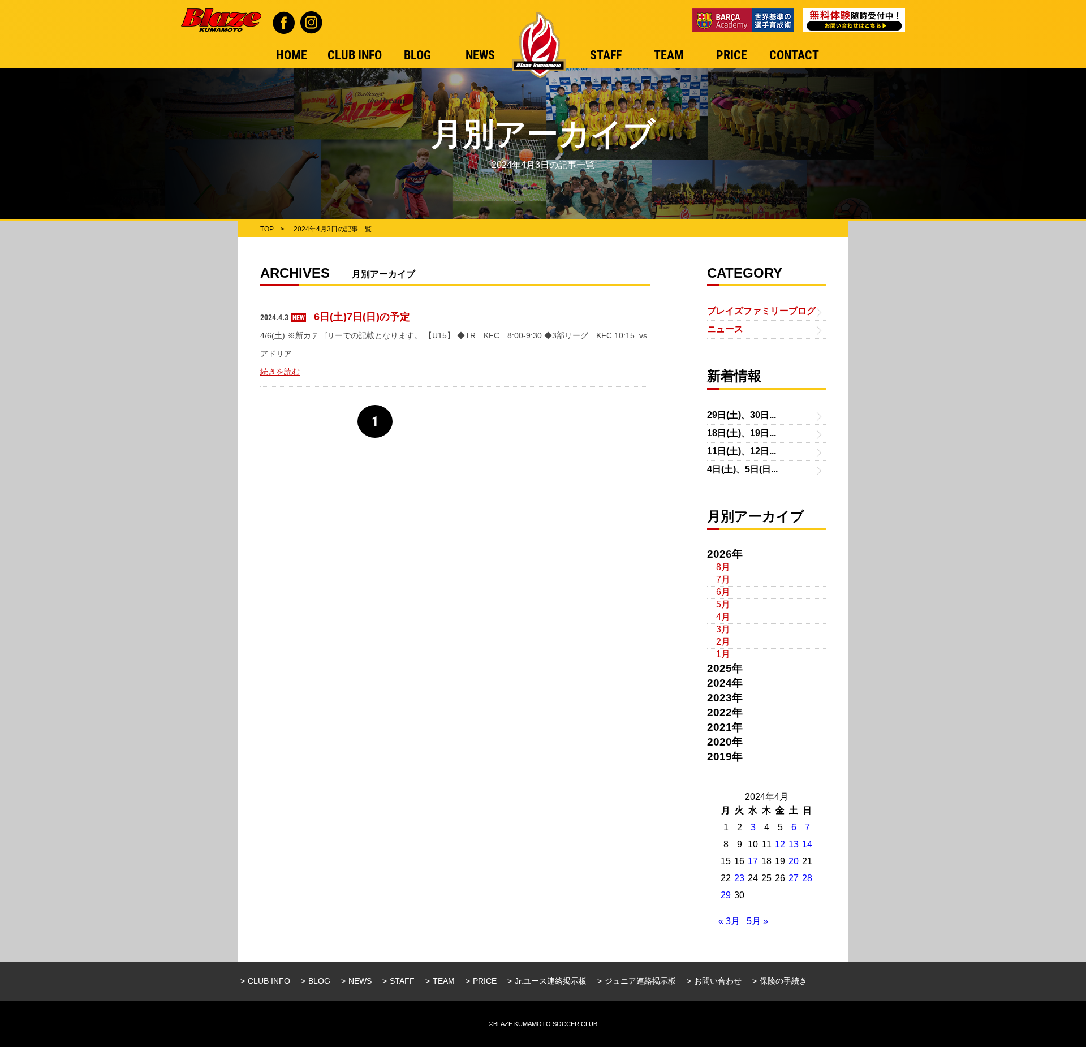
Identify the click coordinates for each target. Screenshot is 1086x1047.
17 (753, 861)
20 (793, 861)
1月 (723, 654)
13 (793, 844)
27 (793, 878)
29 (726, 895)
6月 (723, 592)
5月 (723, 604)
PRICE (485, 980)
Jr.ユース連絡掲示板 (551, 980)
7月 (723, 579)
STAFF (402, 980)
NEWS (360, 980)
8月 (723, 567)
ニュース (725, 329)
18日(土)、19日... (741, 433)
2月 (723, 642)
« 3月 (729, 921)
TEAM (444, 980)
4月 (723, 617)
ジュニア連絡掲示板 (640, 980)
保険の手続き (783, 980)
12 (780, 844)
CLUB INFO (269, 980)
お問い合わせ (718, 980)
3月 (723, 629)
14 (807, 844)
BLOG (319, 980)
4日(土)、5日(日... (742, 469)
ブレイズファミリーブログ (761, 311)
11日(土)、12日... (741, 451)
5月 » (757, 921)
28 (807, 878)
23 (739, 878)
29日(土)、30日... (741, 415)
